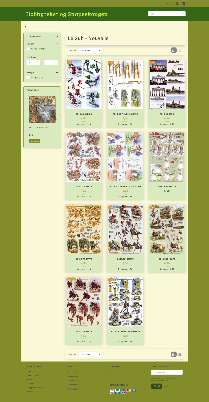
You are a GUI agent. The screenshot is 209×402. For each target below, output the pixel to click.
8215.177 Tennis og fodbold (125, 186)
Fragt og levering (33, 375)
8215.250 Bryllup (166, 186)
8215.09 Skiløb (84, 113)
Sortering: (72, 50)
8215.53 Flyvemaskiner (125, 113)
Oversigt (29, 391)
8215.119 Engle (83, 186)
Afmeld (167, 386)
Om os (29, 379)
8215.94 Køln (167, 113)
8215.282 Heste (167, 258)
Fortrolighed (31, 371)
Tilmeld (157, 386)
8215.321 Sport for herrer (125, 331)
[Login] (177, 3)
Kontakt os (30, 383)
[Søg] (184, 13)
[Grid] (174, 50)
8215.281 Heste (125, 258)
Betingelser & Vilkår (34, 387)
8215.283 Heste (83, 331)
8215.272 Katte (83, 258)
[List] (180, 50)
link (166, 380)
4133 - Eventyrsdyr (38, 127)
